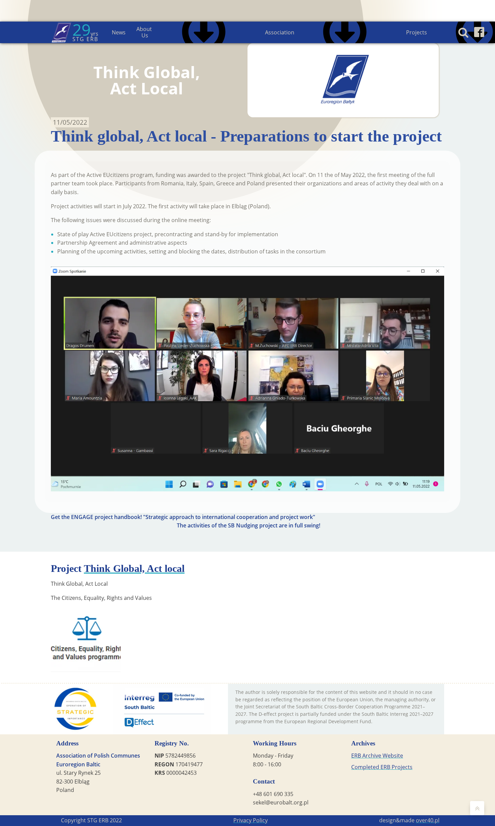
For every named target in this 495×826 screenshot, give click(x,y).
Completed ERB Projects (381, 767)
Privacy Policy (250, 820)
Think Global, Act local (134, 568)
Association (279, 32)
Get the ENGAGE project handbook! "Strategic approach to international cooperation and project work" (183, 517)
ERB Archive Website (377, 755)
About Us (144, 32)
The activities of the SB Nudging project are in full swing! (248, 525)
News (119, 32)
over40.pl (427, 820)
